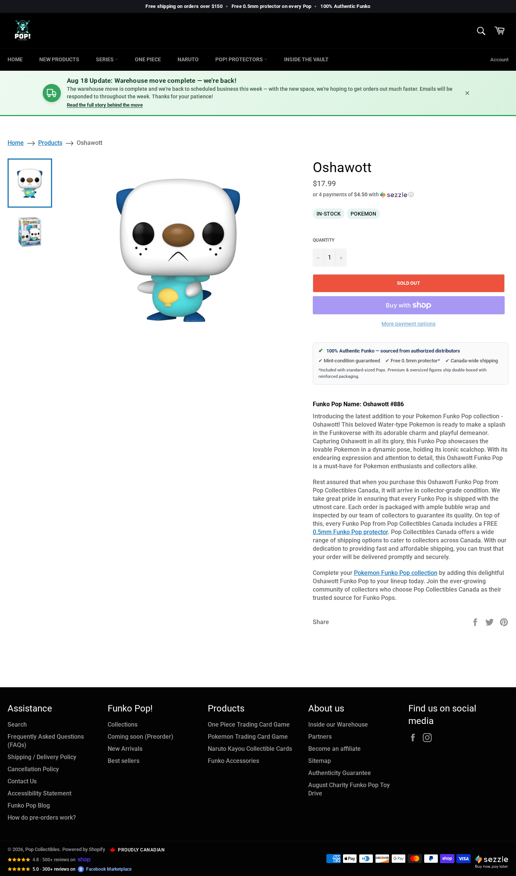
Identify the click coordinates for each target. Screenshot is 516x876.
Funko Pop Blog (29, 805)
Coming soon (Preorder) (140, 736)
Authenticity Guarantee (339, 773)
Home (15, 59)
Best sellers (123, 760)
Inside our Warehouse (338, 724)
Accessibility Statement (39, 793)
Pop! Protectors (239, 59)
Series (105, 59)
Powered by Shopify (83, 849)
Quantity (323, 240)
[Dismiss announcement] (467, 93)
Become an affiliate (334, 748)
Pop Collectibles (42, 849)
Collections (122, 724)
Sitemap (319, 760)
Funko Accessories (233, 760)
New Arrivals (125, 748)
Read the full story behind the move (105, 105)
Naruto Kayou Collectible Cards (250, 748)
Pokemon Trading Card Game (248, 736)
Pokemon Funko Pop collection (395, 572)
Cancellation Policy (33, 769)
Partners (320, 736)
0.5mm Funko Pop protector (350, 532)
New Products (59, 59)
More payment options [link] (409, 324)
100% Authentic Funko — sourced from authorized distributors (389, 350)
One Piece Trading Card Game (249, 724)
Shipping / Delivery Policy (42, 757)
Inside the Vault (306, 59)
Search (17, 724)
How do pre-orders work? (42, 817)
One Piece (148, 59)
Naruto (188, 59)
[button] (410, 194)
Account (499, 59)
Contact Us (22, 781)
